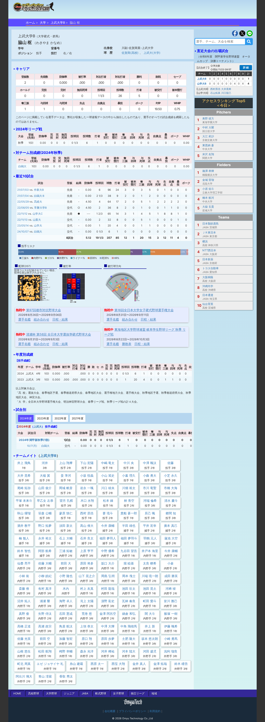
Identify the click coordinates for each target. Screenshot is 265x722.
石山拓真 (215, 92)
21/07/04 (23, 195)
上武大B (201, 78)
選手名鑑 (24, 319)
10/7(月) (32, 445)
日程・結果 (60, 319)
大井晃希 (226, 89)
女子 (118, 693)
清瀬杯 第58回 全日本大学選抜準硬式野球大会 (58, 334)
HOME (17, 693)
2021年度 (77, 418)
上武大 (38, 426)
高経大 (38, 201)
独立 (138, 693)
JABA (85, 693)
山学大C (38, 213)
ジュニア (69, 693)
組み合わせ (41, 319)
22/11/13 (22, 219)
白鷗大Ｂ (39, 195)
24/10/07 (23, 231)
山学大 (38, 225)
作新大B (39, 189)
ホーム (30, 22)
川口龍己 (226, 92)
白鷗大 (22, 166)
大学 (43, 22)
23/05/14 (23, 225)
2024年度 (26, 418)
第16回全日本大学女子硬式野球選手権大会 (144, 310)
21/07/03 (23, 189)
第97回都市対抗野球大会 (43, 310)
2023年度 (43, 418)
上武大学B (58, 22)
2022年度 (60, 418)
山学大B (201, 83)
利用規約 (155, 711)
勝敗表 (126, 344)
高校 (33, 693)
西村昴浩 (215, 89)
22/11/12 (22, 213)
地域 (154, 693)
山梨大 (37, 219)
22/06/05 (23, 207)
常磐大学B (40, 207)
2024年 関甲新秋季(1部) (34, 440)
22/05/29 (23, 201)
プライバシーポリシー (132, 711)
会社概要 (110, 711)
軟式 (100, 693)
